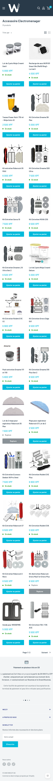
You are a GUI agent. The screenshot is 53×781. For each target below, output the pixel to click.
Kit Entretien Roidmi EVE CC (12, 319)
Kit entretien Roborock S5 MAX (12, 169)
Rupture (13, 441)
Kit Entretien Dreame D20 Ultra (39, 169)
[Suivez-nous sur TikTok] (13, 764)
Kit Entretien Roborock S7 (12, 526)
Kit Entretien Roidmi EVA (39, 526)
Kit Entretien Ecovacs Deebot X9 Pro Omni (11, 475)
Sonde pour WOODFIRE (11, 625)
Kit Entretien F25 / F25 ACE (38, 626)
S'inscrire (10, 744)
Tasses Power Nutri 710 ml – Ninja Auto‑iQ (13, 118)
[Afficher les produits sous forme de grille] (45, 32)
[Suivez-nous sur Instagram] (9, 764)
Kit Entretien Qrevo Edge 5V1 (39, 319)
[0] (48, 8)
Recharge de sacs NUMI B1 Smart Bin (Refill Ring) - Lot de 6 (39, 66)
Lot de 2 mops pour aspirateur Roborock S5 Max (12, 424)
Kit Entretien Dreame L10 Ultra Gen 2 (12, 268)
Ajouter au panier (13, 84)
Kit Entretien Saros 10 (11, 219)
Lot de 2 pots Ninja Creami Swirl (13, 64)
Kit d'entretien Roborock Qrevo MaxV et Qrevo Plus (39, 575)
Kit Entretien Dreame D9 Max (39, 118)
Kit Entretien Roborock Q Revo (12, 575)
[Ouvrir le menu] (3, 8)
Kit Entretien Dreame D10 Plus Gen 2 (39, 370)
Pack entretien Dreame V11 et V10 (13, 370)
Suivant (45, 652)
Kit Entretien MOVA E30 (38, 219)
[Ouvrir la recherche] (38, 8)
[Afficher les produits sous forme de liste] (49, 32)
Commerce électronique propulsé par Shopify (18, 776)
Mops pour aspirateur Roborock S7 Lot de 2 (37, 422)
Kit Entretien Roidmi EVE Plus (39, 475)
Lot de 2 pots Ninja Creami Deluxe (39, 268)
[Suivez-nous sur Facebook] (4, 764)
